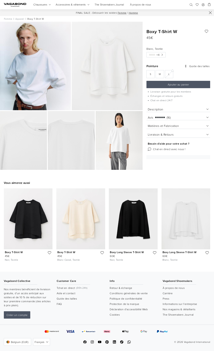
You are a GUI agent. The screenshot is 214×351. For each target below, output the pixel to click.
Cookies (115, 314)
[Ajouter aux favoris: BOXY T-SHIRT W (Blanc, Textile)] (206, 31)
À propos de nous (174, 288)
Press (166, 298)
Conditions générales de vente (129, 293)
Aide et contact (66, 293)
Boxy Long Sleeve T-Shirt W (127, 252)
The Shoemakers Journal (178, 314)
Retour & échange (121, 288)
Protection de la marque (124, 304)
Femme (122, 13)
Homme (133, 13)
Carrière (168, 293)
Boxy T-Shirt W (14, 252)
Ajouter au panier (178, 84)
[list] (107, 227)
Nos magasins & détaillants (179, 309)
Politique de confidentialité (126, 298)
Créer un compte (17, 315)
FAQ (59, 304)
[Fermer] (210, 12)
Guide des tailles (67, 298)
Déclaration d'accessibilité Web (129, 309)
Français (39, 342)
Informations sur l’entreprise (180, 304)
